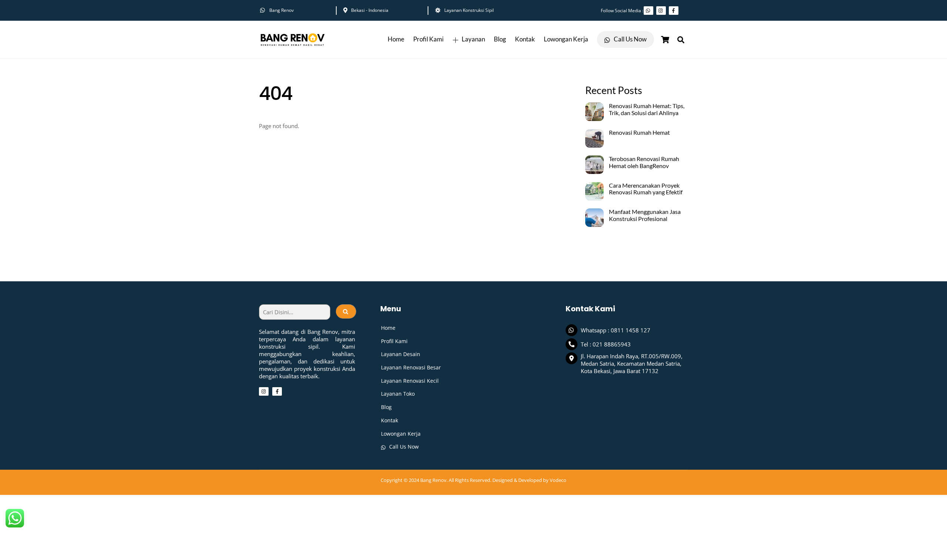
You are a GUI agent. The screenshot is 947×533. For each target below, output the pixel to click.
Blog (500, 39)
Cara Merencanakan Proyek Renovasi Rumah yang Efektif (646, 189)
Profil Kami (428, 39)
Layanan (473, 39)
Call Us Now (630, 39)
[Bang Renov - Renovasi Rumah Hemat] (292, 47)
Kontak (525, 39)
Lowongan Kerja (566, 39)
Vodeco (558, 480)
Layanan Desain (400, 354)
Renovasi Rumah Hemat (639, 132)
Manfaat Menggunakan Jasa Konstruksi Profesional (645, 215)
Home (396, 39)
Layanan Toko (398, 393)
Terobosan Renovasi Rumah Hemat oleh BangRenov (644, 162)
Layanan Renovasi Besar (411, 367)
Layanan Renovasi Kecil (410, 380)
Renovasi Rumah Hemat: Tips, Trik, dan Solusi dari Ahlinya (646, 109)
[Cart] (665, 39)
